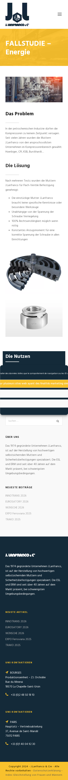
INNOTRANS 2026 (15, 496)
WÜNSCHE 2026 (14, 508)
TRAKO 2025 (12, 519)
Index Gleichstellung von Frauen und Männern (34, 775)
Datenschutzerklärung (47, 771)
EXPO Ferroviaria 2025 (18, 513)
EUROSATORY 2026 (16, 502)
